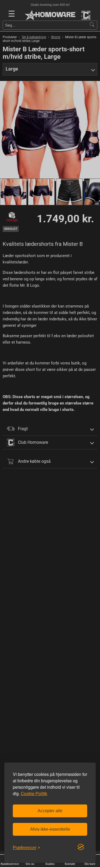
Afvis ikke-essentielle (50, 829)
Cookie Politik (34, 793)
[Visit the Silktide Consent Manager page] (80, 847)
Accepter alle (50, 810)
